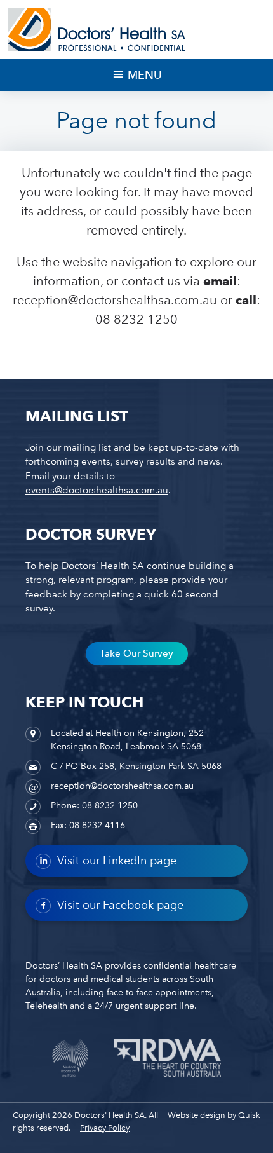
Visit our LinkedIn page (116, 861)
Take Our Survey (136, 653)
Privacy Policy (105, 1128)
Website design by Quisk (214, 1115)
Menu (145, 74)
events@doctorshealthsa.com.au (96, 490)
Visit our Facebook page (120, 905)
